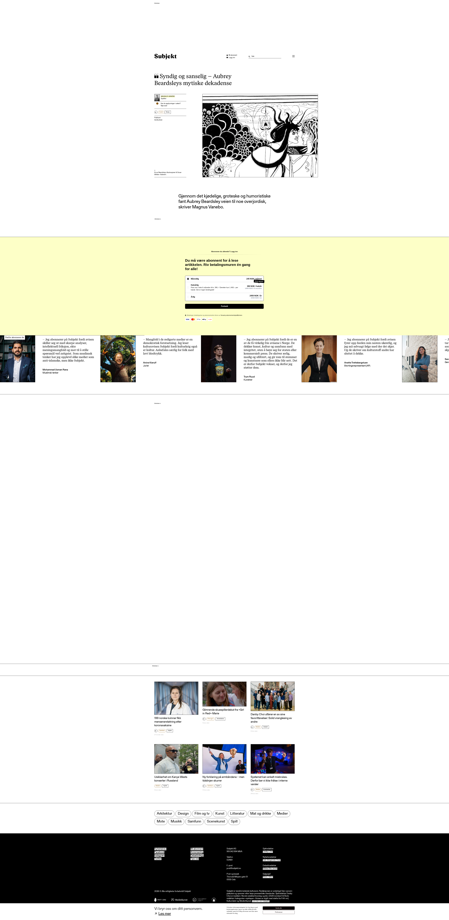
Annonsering (196, 852)
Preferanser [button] (278, 912)
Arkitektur (164, 814)
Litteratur (237, 814)
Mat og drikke (260, 814)
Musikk (176, 821)
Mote (161, 821)
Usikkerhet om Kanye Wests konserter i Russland (170, 779)
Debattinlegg (197, 855)
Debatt (265, 727)
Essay (168, 112)
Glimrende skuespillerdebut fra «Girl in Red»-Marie (223, 712)
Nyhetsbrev (160, 849)
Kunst (161, 112)
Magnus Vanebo (168, 96)
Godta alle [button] (278, 908)
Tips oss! (164, 106)
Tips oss (194, 859)
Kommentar (266, 789)
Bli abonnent (196, 849)
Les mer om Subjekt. (261, 901)
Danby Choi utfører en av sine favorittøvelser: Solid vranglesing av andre (271, 718)
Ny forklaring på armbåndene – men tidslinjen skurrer (223, 779)
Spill (234, 821)
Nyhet (170, 730)
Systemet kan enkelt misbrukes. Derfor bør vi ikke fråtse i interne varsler (269, 781)
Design (183, 814)
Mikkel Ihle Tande (270, 869)
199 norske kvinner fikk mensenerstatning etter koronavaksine (167, 722)
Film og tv (211, 718)
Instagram (159, 855)
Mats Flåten (268, 877)
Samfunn (162, 730)
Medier (258, 727)
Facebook (159, 852)
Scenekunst (216, 821)
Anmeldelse (220, 718)
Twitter (157, 859)
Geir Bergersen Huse (272, 860)
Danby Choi (268, 852)
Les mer (164, 914)
